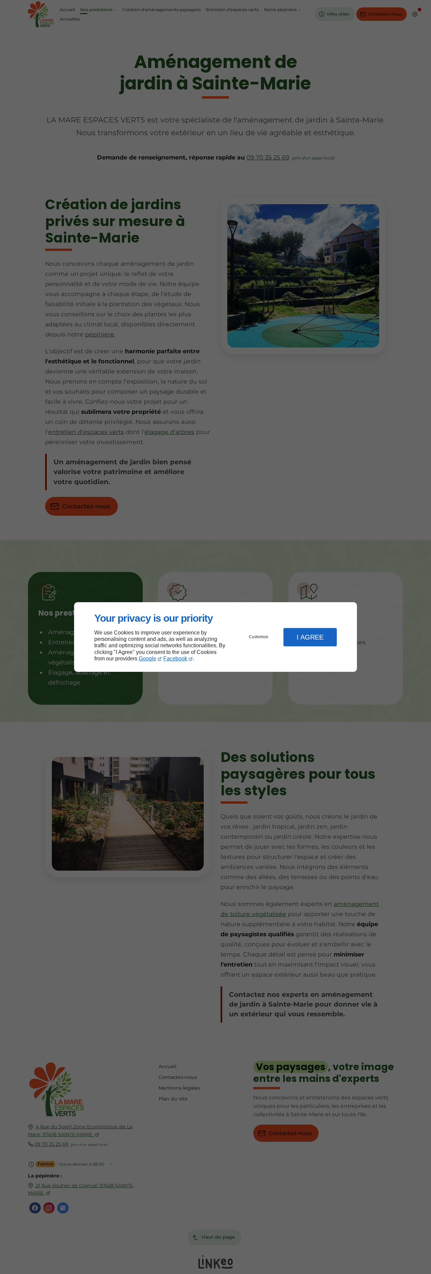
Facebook (175, 658)
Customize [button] (258, 636)
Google (147, 658)
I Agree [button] (310, 637)
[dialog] (215, 637)
